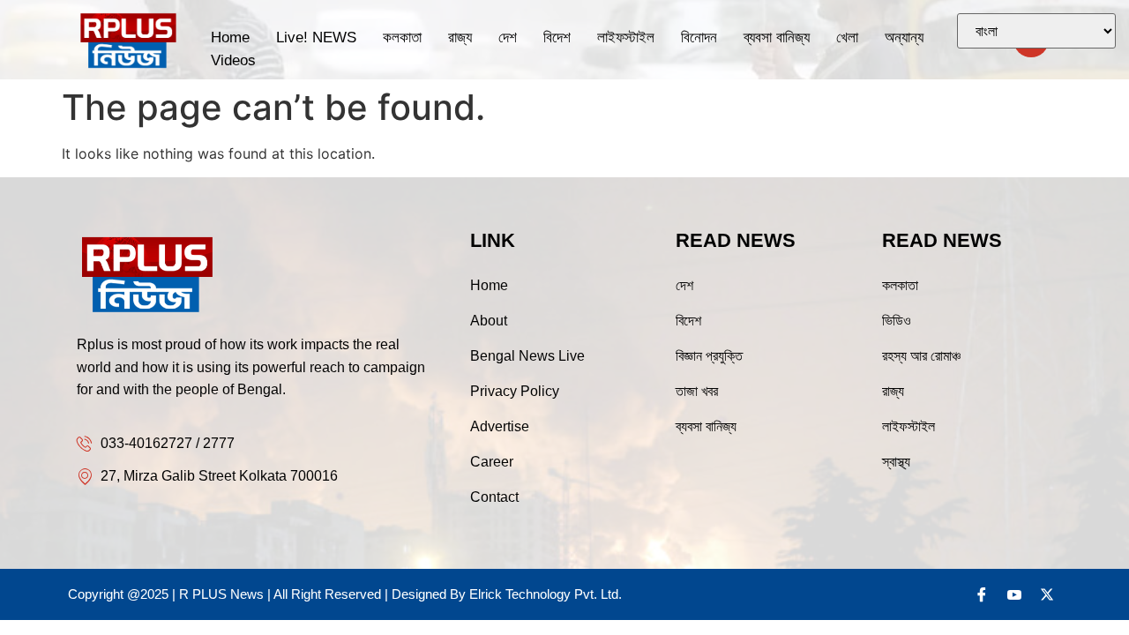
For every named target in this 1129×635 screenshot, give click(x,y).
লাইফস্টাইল (625, 37)
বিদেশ (557, 37)
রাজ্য (460, 37)
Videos (233, 60)
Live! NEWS (316, 37)
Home (230, 37)
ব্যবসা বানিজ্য (777, 37)
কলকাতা (402, 37)
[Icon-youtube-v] (1014, 594)
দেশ (507, 37)
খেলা (847, 37)
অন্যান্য (904, 37)
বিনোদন (699, 37)
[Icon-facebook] (982, 594)
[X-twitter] (1047, 594)
